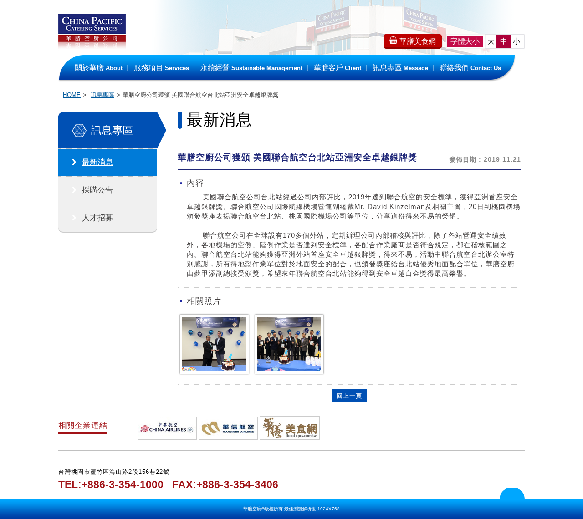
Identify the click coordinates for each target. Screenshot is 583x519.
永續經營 (251, 67)
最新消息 (97, 162)
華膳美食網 (417, 41)
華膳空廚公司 (92, 36)
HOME (72, 95)
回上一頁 (349, 395)
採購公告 (97, 190)
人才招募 (97, 218)
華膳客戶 (337, 67)
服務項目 (161, 67)
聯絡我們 (470, 67)
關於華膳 (99, 67)
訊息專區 (400, 67)
